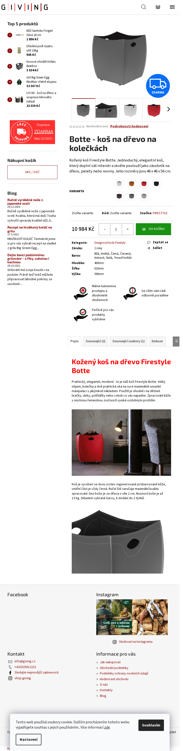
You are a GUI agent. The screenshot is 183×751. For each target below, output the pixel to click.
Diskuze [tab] (157, 341)
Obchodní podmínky (114, 668)
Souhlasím (151, 725)
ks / (32, 172)
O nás (104, 684)
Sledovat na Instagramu (135, 641)
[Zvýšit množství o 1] (127, 229)
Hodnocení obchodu (114, 679)
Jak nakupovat (110, 662)
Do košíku (157, 229)
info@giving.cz (25, 661)
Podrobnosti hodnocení (129, 126)
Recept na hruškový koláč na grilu (29, 229)
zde (107, 727)
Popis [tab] (75, 341)
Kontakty (106, 690)
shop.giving (23, 678)
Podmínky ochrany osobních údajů (124, 673)
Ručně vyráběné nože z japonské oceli (25, 201)
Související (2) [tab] (95, 341)
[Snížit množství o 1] (104, 229)
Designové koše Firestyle (109, 243)
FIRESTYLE (160, 213)
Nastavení (28, 739)
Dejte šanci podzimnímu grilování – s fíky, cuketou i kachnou (28, 258)
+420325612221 (25, 667)
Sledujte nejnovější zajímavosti (37, 672)
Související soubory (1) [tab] (128, 341)
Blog (103, 696)
